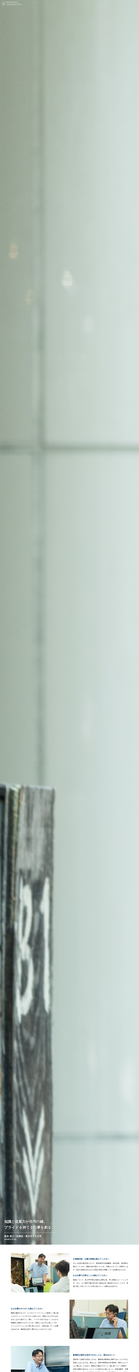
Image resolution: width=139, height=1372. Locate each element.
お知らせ (63, 3)
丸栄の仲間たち (99, 3)
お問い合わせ (130, 3)
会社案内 (85, 3)
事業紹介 (74, 3)
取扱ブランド (115, 3)
